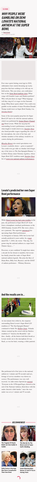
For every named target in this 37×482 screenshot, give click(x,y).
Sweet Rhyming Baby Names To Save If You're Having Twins (27, 470)
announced (26, 230)
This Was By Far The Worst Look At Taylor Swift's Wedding (26, 445)
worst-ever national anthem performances (20, 159)
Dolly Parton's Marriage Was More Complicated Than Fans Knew (9, 470)
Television (5, 9)
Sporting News (30, 156)
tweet (30, 238)
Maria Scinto (6, 32)
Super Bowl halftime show (18, 93)
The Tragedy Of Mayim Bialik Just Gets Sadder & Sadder (9, 445)
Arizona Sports (7, 111)
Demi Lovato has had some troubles (18, 220)
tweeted (29, 381)
